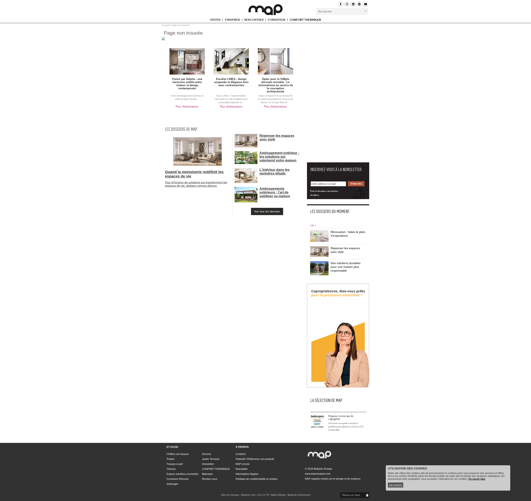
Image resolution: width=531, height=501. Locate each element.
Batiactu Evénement (299, 495)
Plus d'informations (187, 106)
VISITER (215, 20)
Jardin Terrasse (210, 459)
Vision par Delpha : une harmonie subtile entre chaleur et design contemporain (187, 83)
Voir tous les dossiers (267, 211)
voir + (313, 225)
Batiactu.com (248, 495)
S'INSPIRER (233, 20)
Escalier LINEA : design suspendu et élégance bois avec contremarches (231, 82)
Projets (170, 459)
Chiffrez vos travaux (178, 454)
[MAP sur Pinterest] (359, 4)
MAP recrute (243, 464)
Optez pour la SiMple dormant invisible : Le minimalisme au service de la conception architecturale (275, 85)
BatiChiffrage (278, 495)
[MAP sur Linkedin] (353, 4)
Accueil (165, 25)
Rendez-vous (209, 479)
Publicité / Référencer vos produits (255, 459)
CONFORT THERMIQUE (305, 19)
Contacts (241, 454)
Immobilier (208, 464)
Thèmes (171, 469)
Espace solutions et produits (182, 474)
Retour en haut (351, 495)
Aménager (172, 484)
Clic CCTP (263, 495)
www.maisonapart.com (317, 473)
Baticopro (207, 474)
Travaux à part (175, 464)
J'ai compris (395, 485)
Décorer (206, 454)
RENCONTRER (254, 20)
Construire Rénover (178, 479)
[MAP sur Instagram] (347, 4)
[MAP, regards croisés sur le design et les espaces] (265, 9)
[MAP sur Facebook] (340, 4)
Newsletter (242, 469)
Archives (314, 195)
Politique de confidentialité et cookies (257, 479)
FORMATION (277, 20)
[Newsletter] (365, 4)
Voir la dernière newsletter (324, 191)
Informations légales (247, 474)
